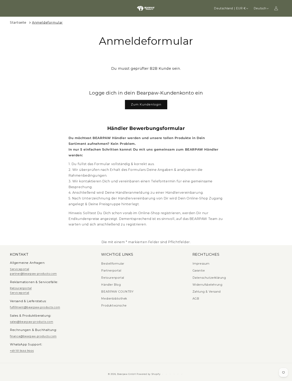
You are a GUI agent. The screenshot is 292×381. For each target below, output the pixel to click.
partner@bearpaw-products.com (33, 273)
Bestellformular (112, 263)
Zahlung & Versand (206, 291)
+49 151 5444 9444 (22, 350)
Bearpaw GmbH (126, 374)
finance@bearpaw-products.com (33, 336)
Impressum (201, 263)
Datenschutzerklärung (209, 277)
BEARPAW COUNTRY (117, 291)
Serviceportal (19, 269)
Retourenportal (21, 288)
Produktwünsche (114, 305)
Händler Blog (111, 284)
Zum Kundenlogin (146, 104)
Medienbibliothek (114, 298)
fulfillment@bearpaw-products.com (35, 307)
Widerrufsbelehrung (207, 284)
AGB (195, 298)
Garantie (198, 270)
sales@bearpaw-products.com (31, 321)
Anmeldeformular (47, 22)
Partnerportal (111, 270)
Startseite (18, 22)
